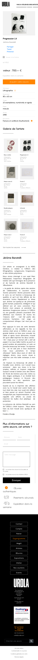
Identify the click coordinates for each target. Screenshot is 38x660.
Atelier (24, 4)
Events (19, 573)
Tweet (9, 49)
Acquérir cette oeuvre (19, 82)
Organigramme (19, 538)
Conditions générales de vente (19, 654)
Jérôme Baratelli (12, 257)
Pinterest (10, 52)
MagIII (19, 543)
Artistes (19, 548)
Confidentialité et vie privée (19, 651)
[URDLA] (6, 4)
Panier (19, 534)
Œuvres (30, 4)
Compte (19, 529)
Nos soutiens (19, 568)
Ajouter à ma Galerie (12, 57)
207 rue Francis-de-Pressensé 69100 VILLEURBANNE (19, 628)
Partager (10, 47)
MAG (19, 4)
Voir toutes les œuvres (11, 247)
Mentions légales (19, 657)
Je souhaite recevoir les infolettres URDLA (17, 474)
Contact (19, 524)
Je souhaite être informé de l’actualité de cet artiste (15, 470)
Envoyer (16, 480)
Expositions (19, 558)
